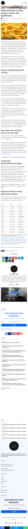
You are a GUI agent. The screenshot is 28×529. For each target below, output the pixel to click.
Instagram (12, 247)
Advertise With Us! (5, 490)
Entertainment (4, 244)
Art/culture (22, 237)
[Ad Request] (14, 8)
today (15, 242)
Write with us (3, 492)
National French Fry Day (13, 250)
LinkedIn (22, 247)
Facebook (17, 247)
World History (20, 240)
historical (24, 239)
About (2, 477)
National (19, 235)
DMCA (2, 483)
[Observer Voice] (3, 3)
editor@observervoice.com (8, 470)
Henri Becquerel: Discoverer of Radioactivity (14, 296)
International (4, 237)
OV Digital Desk (5, 18)
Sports (11, 237)
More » (16, 282)
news (8, 237)
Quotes (6, 239)
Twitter (8, 247)
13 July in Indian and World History (17, 157)
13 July (6, 250)
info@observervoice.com (8, 465)
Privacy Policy (4, 481)
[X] (13, 285)
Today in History (14, 292)
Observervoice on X (5, 388)
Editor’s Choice (16, 237)
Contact (2, 479)
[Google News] (14, 254)
